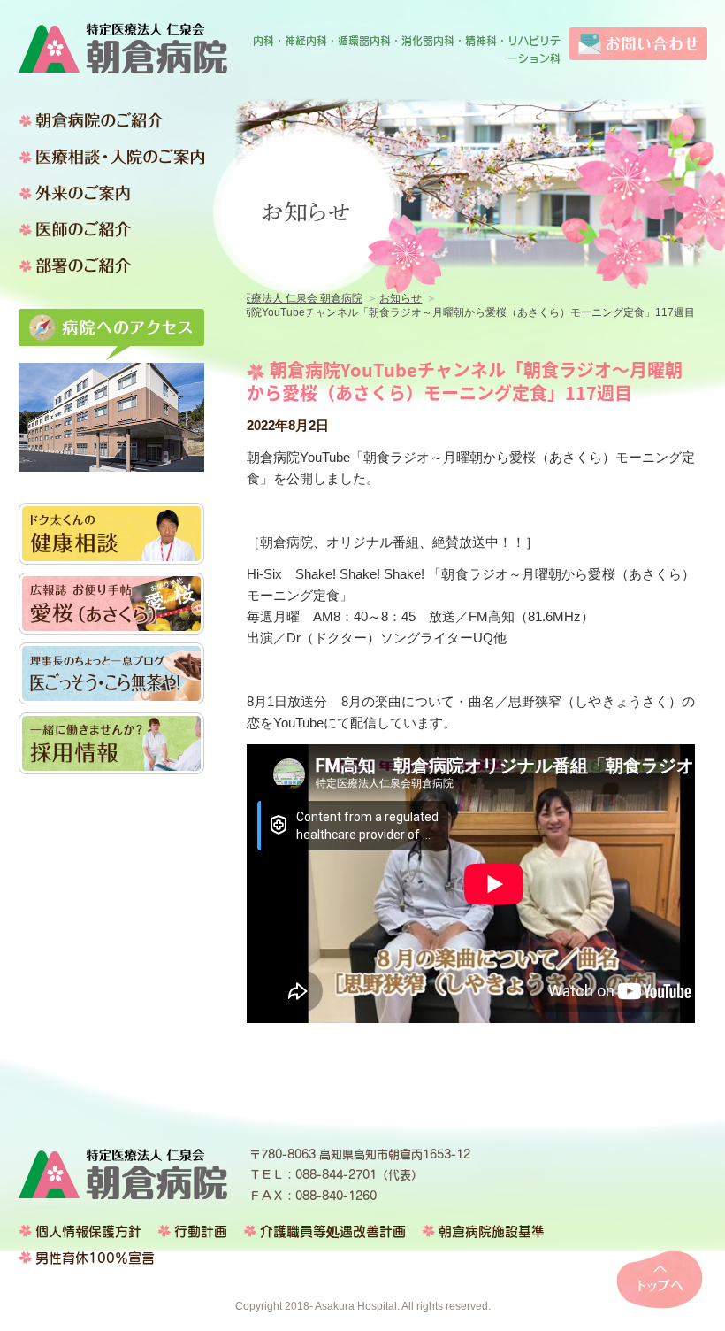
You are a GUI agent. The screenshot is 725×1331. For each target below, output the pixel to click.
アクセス (111, 334)
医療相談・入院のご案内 (111, 157)
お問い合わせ (638, 43)
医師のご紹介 (111, 229)
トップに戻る (659, 1279)
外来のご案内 (111, 193)
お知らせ (400, 298)
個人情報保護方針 (88, 1231)
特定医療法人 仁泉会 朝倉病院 (123, 48)
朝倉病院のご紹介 (111, 120)
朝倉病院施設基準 (492, 1231)
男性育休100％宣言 (95, 1258)
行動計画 (200, 1231)
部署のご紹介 (111, 265)
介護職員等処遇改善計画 (333, 1231)
